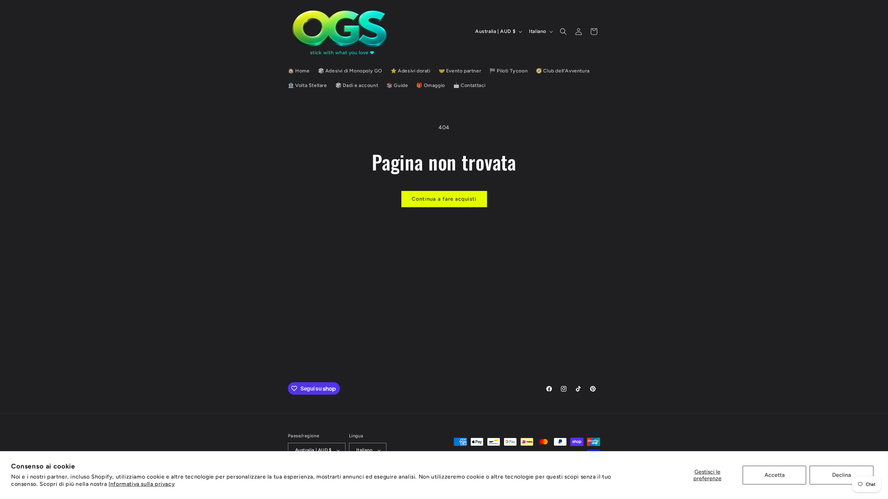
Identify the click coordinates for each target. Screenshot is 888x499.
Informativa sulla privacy (142, 484)
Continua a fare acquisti (444, 199)
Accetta (775, 475)
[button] (563, 31)
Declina (841, 475)
